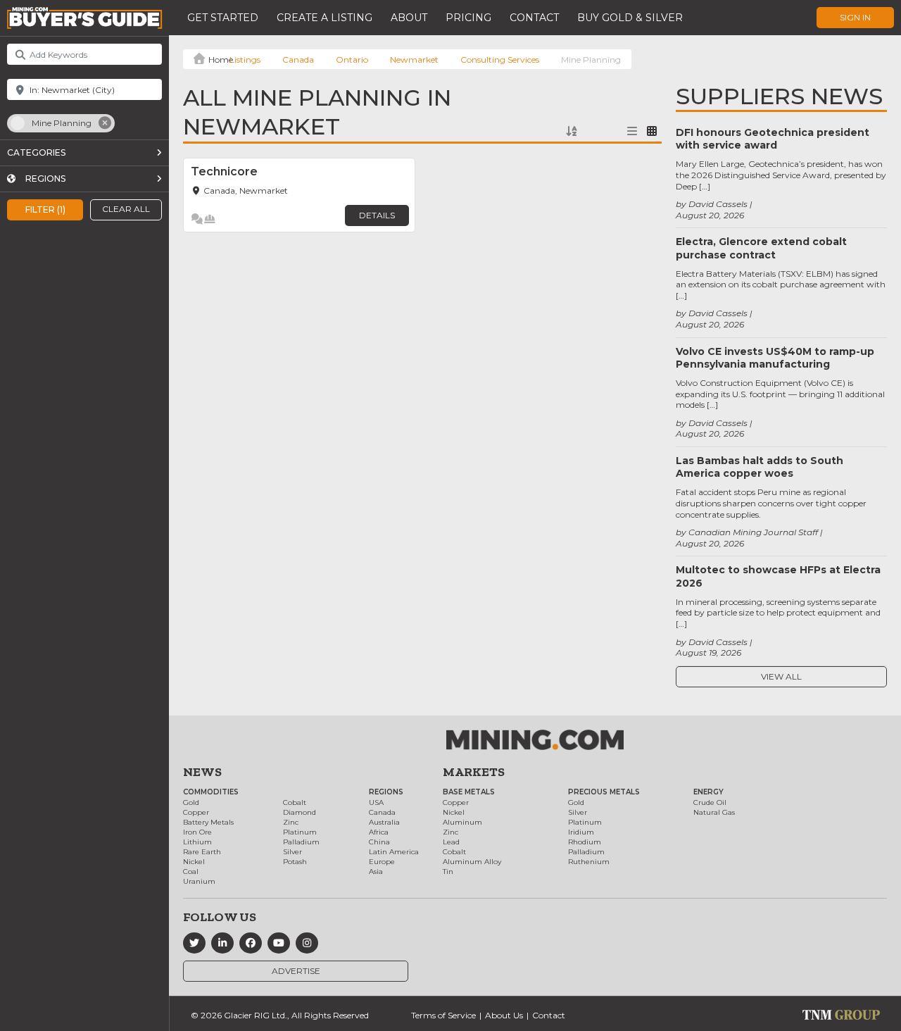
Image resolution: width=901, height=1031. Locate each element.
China (379, 841)
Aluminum (462, 822)
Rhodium (584, 841)
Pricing (468, 17)
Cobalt (294, 802)
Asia (376, 871)
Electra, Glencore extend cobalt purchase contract (761, 248)
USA (376, 802)
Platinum (300, 832)
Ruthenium (589, 861)
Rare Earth (202, 851)
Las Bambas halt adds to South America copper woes (759, 467)
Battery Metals (208, 822)
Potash (295, 861)
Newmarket (414, 59)
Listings (244, 59)
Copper (196, 812)
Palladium (301, 841)
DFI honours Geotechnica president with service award (772, 138)
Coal (191, 871)
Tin (448, 871)
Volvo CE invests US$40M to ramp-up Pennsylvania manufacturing (775, 357)
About (409, 17)
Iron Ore (197, 832)
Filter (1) (45, 209)
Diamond (299, 812)
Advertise (296, 971)
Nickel (194, 861)
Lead (451, 841)
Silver (292, 851)
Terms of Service (443, 1015)
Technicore (224, 171)
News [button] (202, 772)
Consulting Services (499, 59)
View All (781, 676)
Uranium (199, 881)
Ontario (352, 59)
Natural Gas (714, 812)
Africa (379, 832)
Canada (298, 59)
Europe (382, 861)
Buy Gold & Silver (630, 17)
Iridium (581, 832)
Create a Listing (324, 17)
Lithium (197, 841)
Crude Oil (709, 802)
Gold (191, 802)
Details (377, 215)
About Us (504, 1015)
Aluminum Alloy (472, 861)
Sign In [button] (855, 17)
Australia (384, 822)
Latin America (394, 851)
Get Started (222, 17)
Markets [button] (474, 772)
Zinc (290, 822)
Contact (534, 17)
